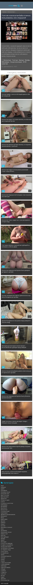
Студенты (3, 572)
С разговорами (5, 564)
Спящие (3, 569)
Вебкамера (5, 62)
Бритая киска (4, 497)
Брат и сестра (5, 495)
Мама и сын (4, 534)
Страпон (3, 570)
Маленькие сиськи (6, 532)
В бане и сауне (5, 500)
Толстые (15, 60)
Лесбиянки (4, 530)
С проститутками (6, 562)
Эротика (3, 578)
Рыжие (3, 561)
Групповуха (4, 513)
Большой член (5, 493)
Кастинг (3, 525)
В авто (3, 501)
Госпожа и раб (5, 511)
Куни (2, 529)
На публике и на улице (7, 548)
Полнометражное (6, 556)
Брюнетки (4, 498)
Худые (2, 577)
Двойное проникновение (8, 514)
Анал (2, 485)
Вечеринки (4, 506)
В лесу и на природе (6, 543)
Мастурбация (5, 537)
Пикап (2, 554)
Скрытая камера (5, 567)
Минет (3, 540)
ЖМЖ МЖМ (4, 519)
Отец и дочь (4, 551)
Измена (3, 522)
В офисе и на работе (7, 545)
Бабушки (3, 487)
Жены (2, 517)
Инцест (3, 524)
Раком (2, 559)
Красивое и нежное (6, 527)
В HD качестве (5, 580)
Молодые (3, 542)
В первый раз (5, 553)
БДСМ (2, 489)
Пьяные (3, 558)
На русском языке (16, 62)
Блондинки (4, 490)
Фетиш (3, 575)
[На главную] (12, 5)
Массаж (3, 535)
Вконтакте (4, 508)
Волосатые (7, 60)
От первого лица (6, 550)
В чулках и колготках (7, 503)
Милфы (27, 60)
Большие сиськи (5, 492)
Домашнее (4, 516)
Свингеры (3, 566)
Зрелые (21, 60)
